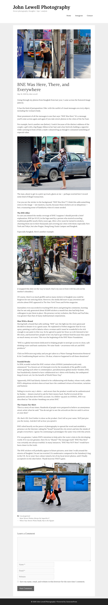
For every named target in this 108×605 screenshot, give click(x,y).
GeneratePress (71, 602)
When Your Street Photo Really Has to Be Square (37, 521)
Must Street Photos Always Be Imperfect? (34, 518)
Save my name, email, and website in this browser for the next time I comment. (52, 581)
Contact (90, 16)
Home (69, 16)
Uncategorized (25, 516)
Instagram (79, 16)
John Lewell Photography (41, 7)
